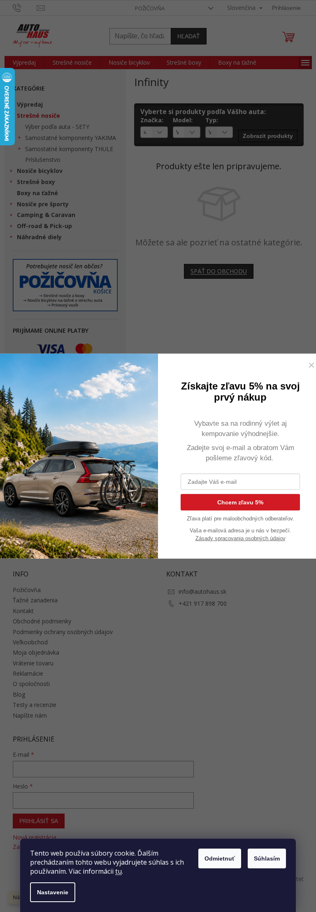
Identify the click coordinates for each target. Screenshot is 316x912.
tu (118, 871)
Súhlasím (267, 858)
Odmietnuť (219, 858)
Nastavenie (52, 892)
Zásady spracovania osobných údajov (240, 538)
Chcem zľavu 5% (240, 502)
